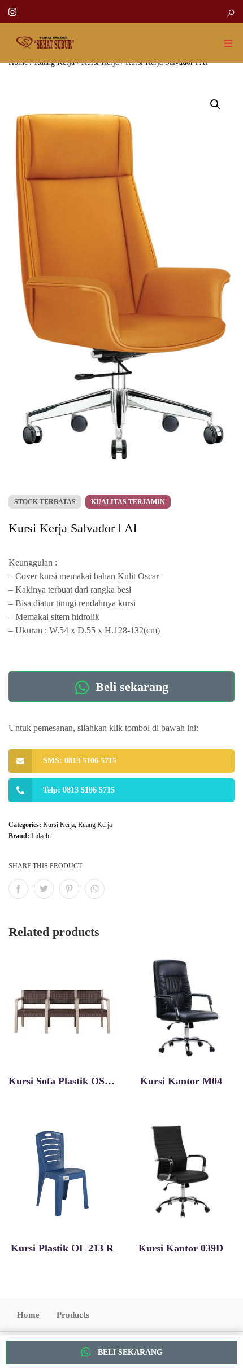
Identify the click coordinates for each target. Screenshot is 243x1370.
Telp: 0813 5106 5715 (79, 790)
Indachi (41, 836)
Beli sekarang (130, 687)
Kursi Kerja (59, 825)
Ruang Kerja (95, 825)
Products (73, 1314)
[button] (215, 104)
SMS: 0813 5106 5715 (79, 760)
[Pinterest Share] (69, 889)
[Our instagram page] (12, 11)
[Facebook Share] (18, 889)
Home (28, 1314)
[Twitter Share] (44, 889)
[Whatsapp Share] (95, 889)
